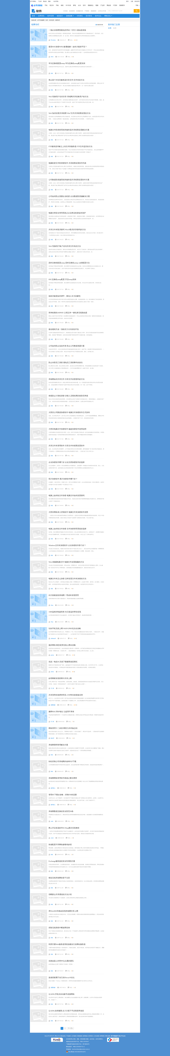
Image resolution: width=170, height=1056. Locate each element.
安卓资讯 (89, 16)
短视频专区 (79, 11)
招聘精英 (102, 1036)
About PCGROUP (49, 1036)
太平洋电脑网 (40, 20)
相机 (62, 5)
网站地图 (107, 1036)
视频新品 (90, 5)
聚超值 (45, 1)
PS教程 (87, 11)
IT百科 (115, 5)
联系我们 (91, 1036)
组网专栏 (57, 20)
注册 (132, 1)
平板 (57, 5)
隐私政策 (63, 1036)
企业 (79, 5)
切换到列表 (100, 24)
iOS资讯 (80, 16)
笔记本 (52, 5)
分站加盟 (96, 1036)
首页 (33, 16)
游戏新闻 (72, 11)
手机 (46, 5)
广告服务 (68, 1036)
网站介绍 (57, 1036)
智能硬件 (122, 5)
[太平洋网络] (57, 1039)
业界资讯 (41, 16)
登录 (127, 1)
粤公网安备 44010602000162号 (77, 1051)
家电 (74, 5)
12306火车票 (102, 11)
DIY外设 (68, 5)
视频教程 (93, 11)
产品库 (40, 1)
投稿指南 (79, 1036)
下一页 (70, 1028)
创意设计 (60, 16)
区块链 (65, 11)
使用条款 (85, 1036)
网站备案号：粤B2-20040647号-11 (75, 1046)
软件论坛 (98, 16)
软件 (84, 5)
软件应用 (50, 16)
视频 (49, 1)
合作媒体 (74, 1036)
